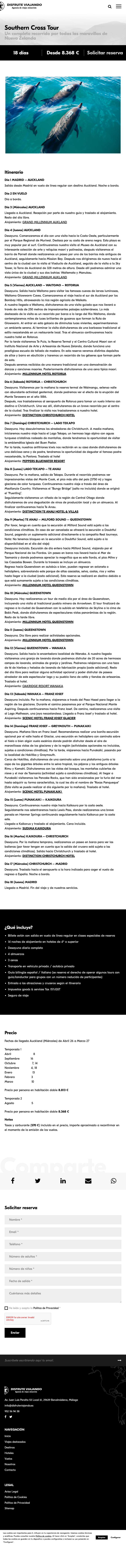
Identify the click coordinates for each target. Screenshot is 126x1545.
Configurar (116, 1537)
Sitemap (9, 1508)
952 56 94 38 (12, 1411)
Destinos (10, 1447)
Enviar (15, 1332)
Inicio (8, 1436)
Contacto (10, 1470)
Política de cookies (43, 1536)
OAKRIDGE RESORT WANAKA (42, 686)
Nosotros (10, 1464)
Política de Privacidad (46, 1308)
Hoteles (9, 1453)
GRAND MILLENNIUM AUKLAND (44, 222)
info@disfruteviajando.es (19, 1405)
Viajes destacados (15, 1441)
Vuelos (8, 1458)
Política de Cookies (16, 1497)
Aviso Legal (11, 1491)
